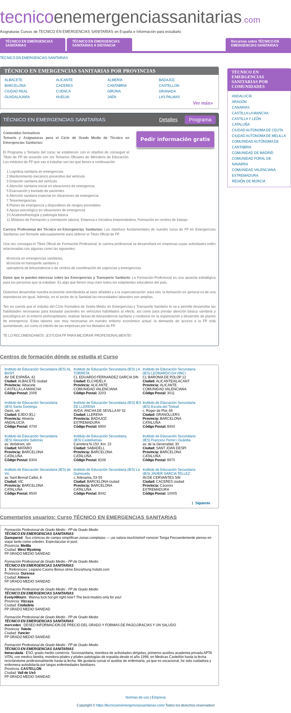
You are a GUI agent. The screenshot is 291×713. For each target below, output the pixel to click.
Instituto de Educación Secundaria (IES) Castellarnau (100, 438)
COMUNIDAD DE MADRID (252, 153)
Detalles (168, 120)
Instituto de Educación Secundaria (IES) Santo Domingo (31, 405)
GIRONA (114, 91)
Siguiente (202, 503)
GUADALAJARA (17, 97)
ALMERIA (114, 80)
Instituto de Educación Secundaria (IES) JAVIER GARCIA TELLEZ (169, 472)
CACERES (64, 86)
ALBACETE (13, 80)
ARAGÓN (239, 102)
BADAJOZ (166, 80)
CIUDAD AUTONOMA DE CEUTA (257, 130)
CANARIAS (241, 107)
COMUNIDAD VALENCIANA (254, 170)
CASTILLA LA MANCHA (250, 113)
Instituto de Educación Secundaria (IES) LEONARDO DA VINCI (169, 371)
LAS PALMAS (169, 97)
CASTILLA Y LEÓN (246, 119)
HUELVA (62, 97)
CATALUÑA (241, 124)
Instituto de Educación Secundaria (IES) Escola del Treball (169, 405)
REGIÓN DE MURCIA (248, 181)
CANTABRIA (117, 86)
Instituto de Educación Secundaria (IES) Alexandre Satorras (31, 438)
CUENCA (63, 91)
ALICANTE (64, 80)
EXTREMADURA (245, 176)
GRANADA (167, 91)
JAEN (111, 97)
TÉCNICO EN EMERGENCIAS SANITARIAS (34, 58)
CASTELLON (169, 86)
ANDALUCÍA (242, 96)
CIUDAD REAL (16, 91)
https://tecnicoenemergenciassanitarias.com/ (130, 705)
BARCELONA (15, 86)
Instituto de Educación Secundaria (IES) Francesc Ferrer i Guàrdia (169, 438)
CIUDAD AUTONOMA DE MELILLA (259, 136)
